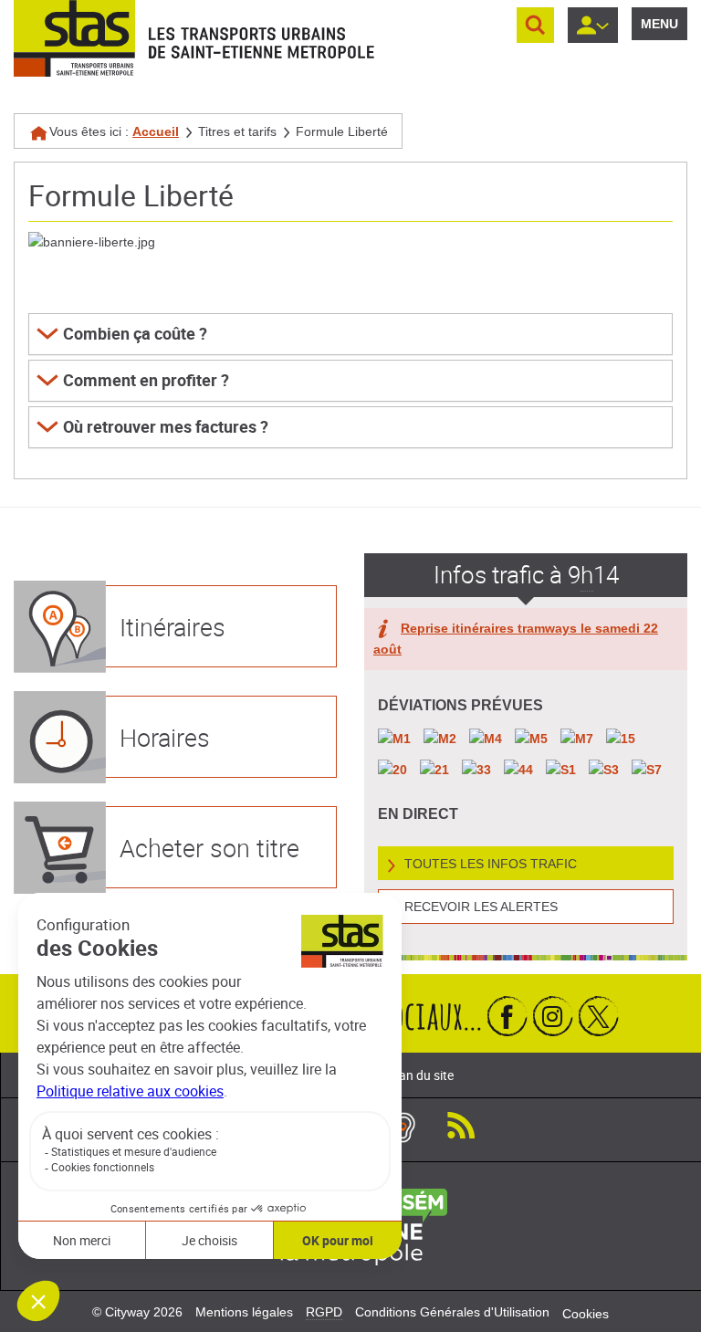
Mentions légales (244, 1312)
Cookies (585, 1313)
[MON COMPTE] (593, 25)
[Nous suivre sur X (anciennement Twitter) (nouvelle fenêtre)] (599, 1015)
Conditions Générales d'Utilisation (452, 1312)
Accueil (155, 131)
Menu (659, 23)
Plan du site (421, 1075)
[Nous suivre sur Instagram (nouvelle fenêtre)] (553, 1015)
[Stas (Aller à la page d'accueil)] (74, 38)
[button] (350, 334)
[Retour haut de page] (666, 1314)
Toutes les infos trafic (490, 863)
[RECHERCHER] (535, 25)
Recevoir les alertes (481, 906)
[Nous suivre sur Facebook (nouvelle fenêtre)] (507, 1015)
